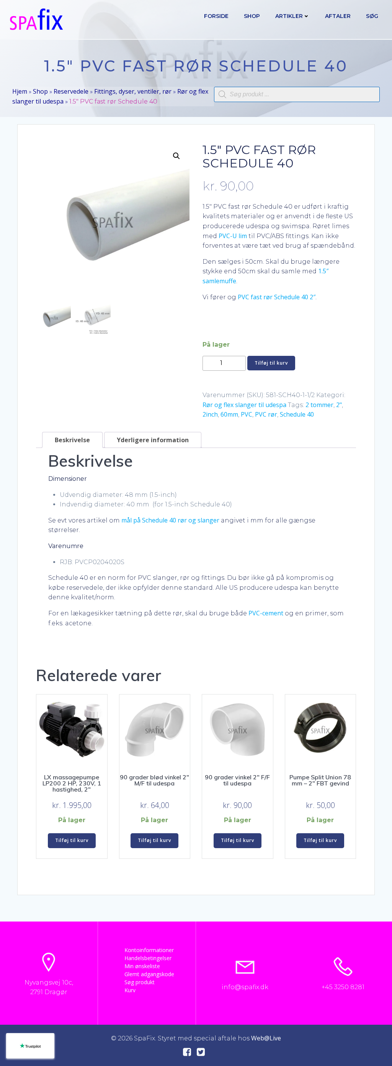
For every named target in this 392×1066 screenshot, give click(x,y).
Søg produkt (139, 982)
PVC (246, 414)
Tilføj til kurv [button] (71, 840)
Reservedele (71, 91)
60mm (229, 414)
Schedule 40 (297, 414)
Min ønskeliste (142, 966)
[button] (176, 156)
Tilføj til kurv (271, 363)
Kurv (130, 990)
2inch (210, 414)
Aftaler (338, 16)
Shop (252, 16)
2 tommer (319, 405)
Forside (216, 16)
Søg (372, 16)
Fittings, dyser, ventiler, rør (133, 91)
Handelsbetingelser (146, 958)
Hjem (19, 91)
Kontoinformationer (146, 950)
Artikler (289, 16)
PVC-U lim (233, 236)
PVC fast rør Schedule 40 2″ (276, 297)
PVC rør (266, 414)
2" (339, 405)
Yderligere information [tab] (153, 440)
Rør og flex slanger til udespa (244, 405)
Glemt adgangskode (146, 974)
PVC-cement (265, 613)
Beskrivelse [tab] (72, 440)
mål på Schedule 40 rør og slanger (170, 520)
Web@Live (266, 1038)
